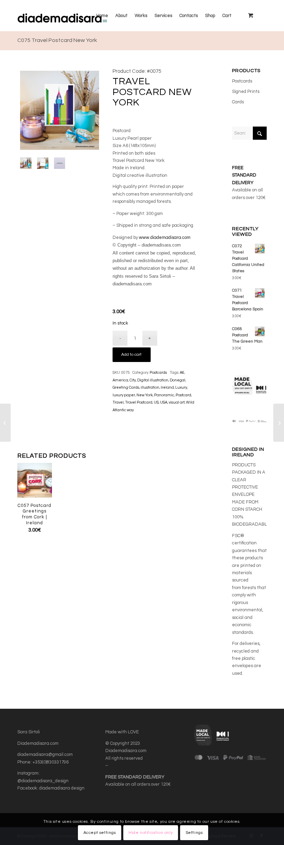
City (133, 380)
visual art (177, 402)
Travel (118, 402)
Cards (238, 102)
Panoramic (164, 395)
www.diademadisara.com (164, 237)
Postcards (158, 372)
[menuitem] (102, 15)
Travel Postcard (138, 402)
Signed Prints (245, 91)
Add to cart (131, 354)
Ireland (167, 387)
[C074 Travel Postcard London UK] (5, 423)
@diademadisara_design (43, 780)
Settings (194, 832)
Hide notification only (150, 832)
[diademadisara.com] (75, 15)
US (156, 402)
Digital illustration (152, 380)
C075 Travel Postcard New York (57, 40)
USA (163, 402)
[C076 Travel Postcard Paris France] (278, 423)
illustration (150, 387)
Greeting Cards (126, 387)
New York (144, 395)
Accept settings (99, 832)
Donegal (177, 380)
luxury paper (124, 395)
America (120, 380)
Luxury (181, 387)
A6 (182, 372)
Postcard (183, 395)
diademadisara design (62, 788)
